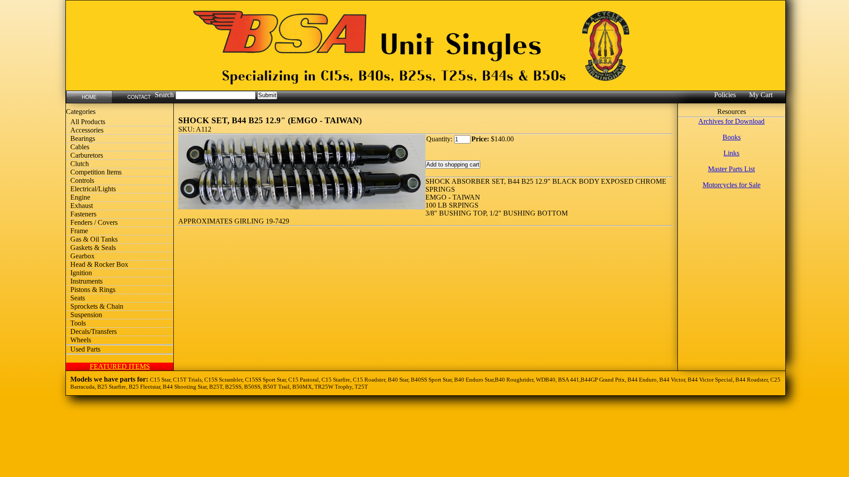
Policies (725, 94)
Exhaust (81, 205)
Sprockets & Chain (96, 306)
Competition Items (96, 172)
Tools (78, 323)
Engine (80, 197)
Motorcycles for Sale (732, 185)
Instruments (86, 281)
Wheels (80, 340)
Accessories (86, 130)
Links (731, 153)
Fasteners (83, 214)
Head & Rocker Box (99, 264)
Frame (79, 231)
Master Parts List (731, 169)
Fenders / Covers (94, 222)
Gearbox (82, 256)
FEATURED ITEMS (120, 366)
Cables (79, 147)
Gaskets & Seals (93, 247)
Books (732, 137)
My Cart (761, 94)
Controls (82, 180)
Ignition (81, 272)
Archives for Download (731, 121)
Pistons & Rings (92, 289)
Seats (77, 298)
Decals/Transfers (93, 331)
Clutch (79, 163)
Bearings (82, 138)
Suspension (86, 314)
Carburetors (86, 155)
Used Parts (85, 349)
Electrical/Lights (93, 189)
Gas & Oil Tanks (94, 239)
